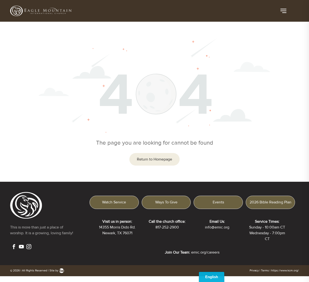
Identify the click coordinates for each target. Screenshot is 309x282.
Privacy (254, 270)
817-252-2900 (167, 227)
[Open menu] (283, 10)
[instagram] (29, 247)
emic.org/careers (205, 252)
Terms (265, 270)
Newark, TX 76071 (117, 233)
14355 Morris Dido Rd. (117, 227)
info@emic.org (217, 227)
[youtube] (21, 247)
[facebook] (14, 247)
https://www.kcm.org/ (285, 270)
